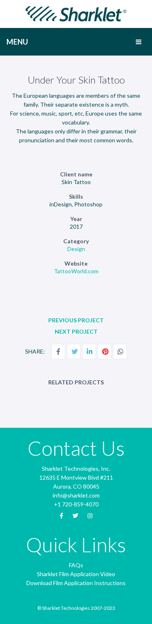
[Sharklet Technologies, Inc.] (76, 13)
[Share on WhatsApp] (119, 351)
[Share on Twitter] (73, 351)
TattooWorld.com (76, 271)
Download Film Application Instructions (76, 582)
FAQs (76, 565)
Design (76, 248)
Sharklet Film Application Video (76, 573)
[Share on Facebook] (58, 351)
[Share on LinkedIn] (89, 351)
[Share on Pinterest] (104, 351)
